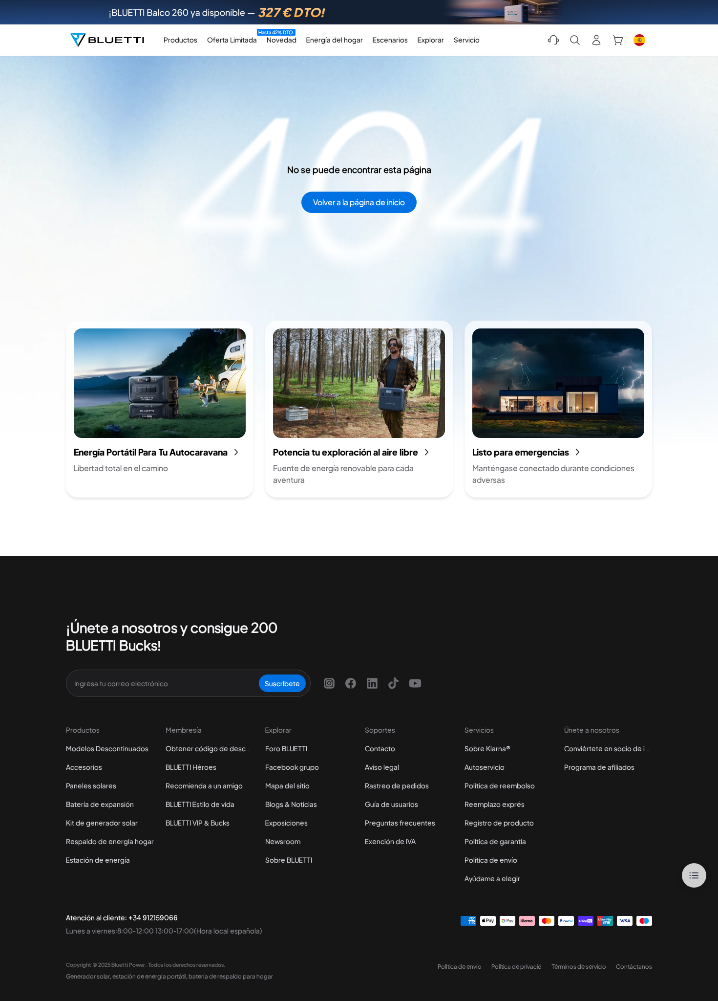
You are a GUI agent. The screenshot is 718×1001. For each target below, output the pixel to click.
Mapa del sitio (287, 785)
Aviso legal (382, 766)
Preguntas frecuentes (400, 822)
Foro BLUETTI (286, 748)
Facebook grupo (292, 766)
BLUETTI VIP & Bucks (198, 822)
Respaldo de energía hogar (110, 841)
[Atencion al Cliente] (553, 40)
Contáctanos (634, 966)
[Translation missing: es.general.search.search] (575, 40)
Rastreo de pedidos (397, 785)
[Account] (596, 40)
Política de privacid (516, 966)
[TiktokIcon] (394, 683)
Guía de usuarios (391, 804)
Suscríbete (282, 683)
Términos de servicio (578, 966)
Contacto (380, 748)
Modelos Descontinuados (107, 748)
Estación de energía (98, 859)
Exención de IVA (390, 841)
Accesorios (84, 766)
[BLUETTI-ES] (107, 40)
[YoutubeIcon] (415, 683)
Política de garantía (495, 841)
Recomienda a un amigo (204, 785)
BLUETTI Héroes (191, 766)
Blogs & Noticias (291, 804)
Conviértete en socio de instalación (608, 748)
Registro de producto (499, 822)
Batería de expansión (100, 804)
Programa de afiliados (599, 766)
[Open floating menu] (694, 875)
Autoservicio (485, 766)
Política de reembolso (500, 785)
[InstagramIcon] (329, 683)
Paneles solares (91, 785)
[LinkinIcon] (372, 683)
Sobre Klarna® (487, 748)
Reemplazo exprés (495, 804)
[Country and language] (639, 40)
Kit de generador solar (102, 822)
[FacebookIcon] (351, 683)
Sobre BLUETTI (288, 859)
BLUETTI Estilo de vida (200, 804)
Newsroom (282, 841)
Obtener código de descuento (209, 748)
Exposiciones (286, 822)
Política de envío (491, 859)
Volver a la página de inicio (359, 202)
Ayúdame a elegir (492, 878)
